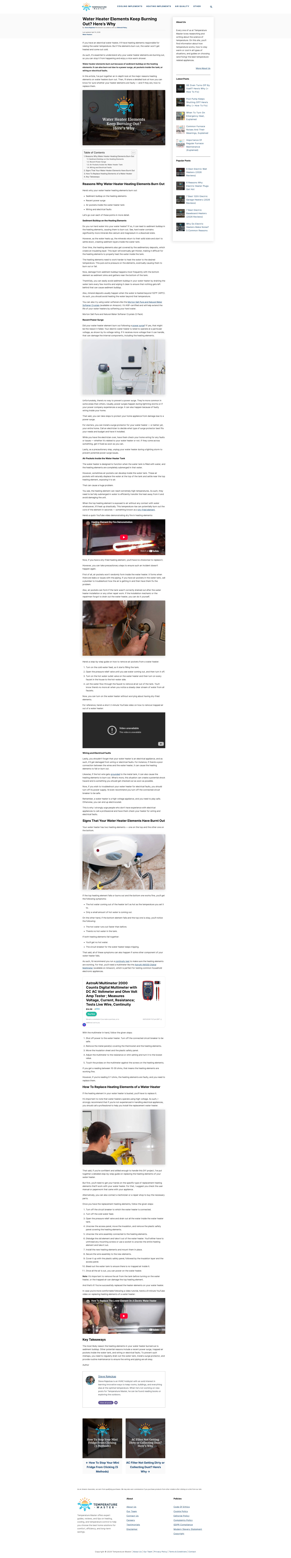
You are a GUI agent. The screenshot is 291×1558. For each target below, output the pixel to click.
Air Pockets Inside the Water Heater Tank (106, 165)
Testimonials (133, 1524)
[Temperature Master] (94, 6)
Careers (131, 1520)
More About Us (203, 68)
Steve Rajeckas (90, 27)
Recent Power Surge (98, 162)
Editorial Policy (181, 1516)
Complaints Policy (183, 1520)
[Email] (116, 1402)
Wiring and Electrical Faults (101, 167)
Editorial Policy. (122, 27)
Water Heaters (87, 34)
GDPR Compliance (183, 1524)
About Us (131, 1507)
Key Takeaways (93, 177)
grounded (115, 774)
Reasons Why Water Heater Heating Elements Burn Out (109, 156)
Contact (192, 1552)
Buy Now (91, 1014)
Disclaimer (132, 1529)
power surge (138, 325)
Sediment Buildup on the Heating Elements (106, 159)
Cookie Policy (181, 1511)
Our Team (132, 1511)
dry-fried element (146, 510)
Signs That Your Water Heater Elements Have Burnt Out (110, 170)
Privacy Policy (160, 1552)
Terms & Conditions (178, 1552)
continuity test (122, 961)
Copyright (179, 1533)
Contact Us (133, 1516)
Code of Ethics (182, 1507)
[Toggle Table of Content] (132, 153)
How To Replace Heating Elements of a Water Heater (109, 174)
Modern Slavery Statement (188, 1529)
